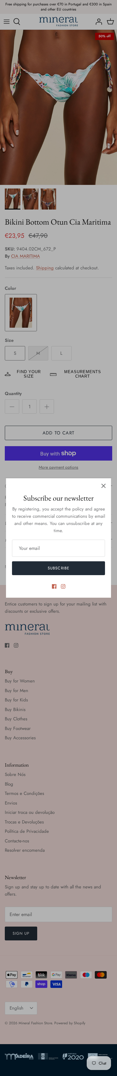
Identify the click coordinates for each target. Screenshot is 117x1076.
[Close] (103, 485)
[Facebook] (54, 586)
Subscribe (58, 568)
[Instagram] (63, 586)
